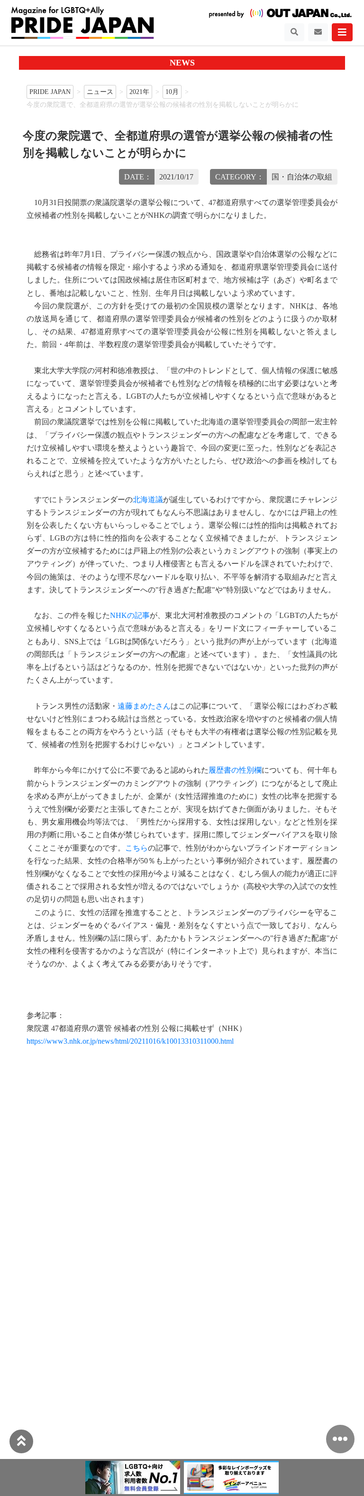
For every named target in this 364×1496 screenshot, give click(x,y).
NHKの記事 (130, 615)
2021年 (139, 91)
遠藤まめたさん (144, 706)
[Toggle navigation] (294, 32)
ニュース (100, 91)
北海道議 (148, 500)
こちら (136, 848)
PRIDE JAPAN (50, 91)
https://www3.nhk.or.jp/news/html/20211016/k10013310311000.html (130, 1041)
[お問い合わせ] (318, 32)
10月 (172, 91)
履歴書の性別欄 (235, 770)
